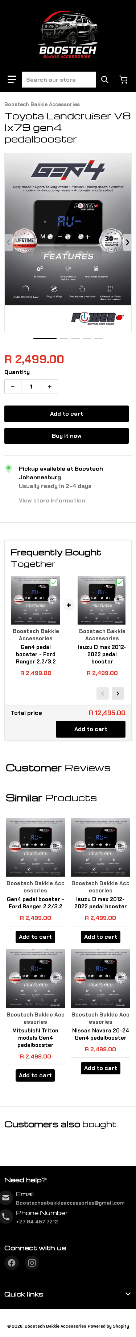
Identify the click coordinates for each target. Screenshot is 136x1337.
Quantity (17, 372)
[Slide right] (127, 242)
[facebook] (11, 1263)
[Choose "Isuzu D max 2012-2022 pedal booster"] (120, 582)
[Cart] (124, 79)
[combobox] (65, 80)
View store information (52, 500)
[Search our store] (105, 80)
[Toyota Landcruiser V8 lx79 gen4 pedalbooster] (45, 338)
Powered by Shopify (108, 1326)
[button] (12, 79)
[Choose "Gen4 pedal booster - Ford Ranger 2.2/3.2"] (53, 582)
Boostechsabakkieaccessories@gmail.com (70, 1203)
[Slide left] (9, 242)
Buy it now (67, 436)
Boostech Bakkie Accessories (55, 1326)
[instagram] (32, 1263)
